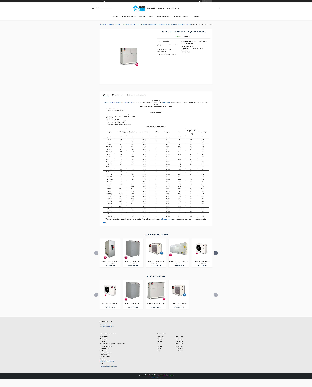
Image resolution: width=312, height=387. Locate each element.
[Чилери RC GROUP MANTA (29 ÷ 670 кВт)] (156, 290)
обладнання (166, 219)
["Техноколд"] (138, 8)
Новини (142, 16)
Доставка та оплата (163, 16)
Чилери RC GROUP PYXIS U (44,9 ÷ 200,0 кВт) (156, 262)
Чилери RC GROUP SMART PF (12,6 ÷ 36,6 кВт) (110, 262)
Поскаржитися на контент (152, 375)
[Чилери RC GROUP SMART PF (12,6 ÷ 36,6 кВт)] (110, 249)
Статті (151, 16)
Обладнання (117, 24)
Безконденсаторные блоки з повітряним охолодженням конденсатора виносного (167, 24)
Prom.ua (164, 374)
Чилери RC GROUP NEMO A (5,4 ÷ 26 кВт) (133, 262)
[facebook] (104, 223)
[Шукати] (93, 8)
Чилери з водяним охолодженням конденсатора (118, 102)
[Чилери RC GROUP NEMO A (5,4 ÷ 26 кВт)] (133, 249)
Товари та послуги (128, 16)
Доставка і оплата (106, 325)
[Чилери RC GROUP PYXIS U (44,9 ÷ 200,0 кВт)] (156, 249)
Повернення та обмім (181, 16)
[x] (105, 223)
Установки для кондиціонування (132, 24)
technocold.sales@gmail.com (108, 366)
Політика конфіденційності (167, 375)
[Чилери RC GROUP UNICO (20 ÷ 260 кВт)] (179, 249)
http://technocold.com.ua (107, 361)
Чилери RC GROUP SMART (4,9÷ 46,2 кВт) (202, 262)
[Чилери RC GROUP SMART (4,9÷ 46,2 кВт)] (201, 249)
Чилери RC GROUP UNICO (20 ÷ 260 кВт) (178, 262)
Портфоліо (196, 16)
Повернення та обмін (107, 326)
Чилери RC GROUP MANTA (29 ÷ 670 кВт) (156, 304)
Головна (115, 16)
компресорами (165, 102)
